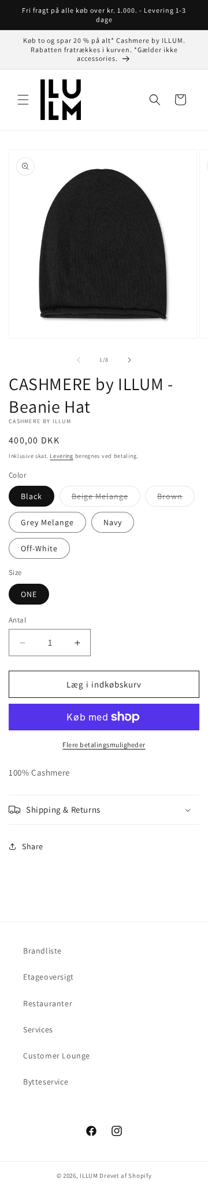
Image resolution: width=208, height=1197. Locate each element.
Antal (17, 620)
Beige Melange (106, 498)
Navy (112, 522)
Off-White (39, 548)
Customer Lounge (56, 1055)
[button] (23, 99)
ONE (29, 594)
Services (38, 1029)
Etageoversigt (48, 977)
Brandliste (42, 950)
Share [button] (32, 846)
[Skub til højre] (129, 360)
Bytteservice (45, 1081)
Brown (176, 498)
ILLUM (89, 1175)
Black (31, 496)
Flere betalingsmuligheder (104, 744)
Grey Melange (47, 522)
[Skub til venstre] (78, 360)
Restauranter (47, 1003)
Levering (61, 456)
